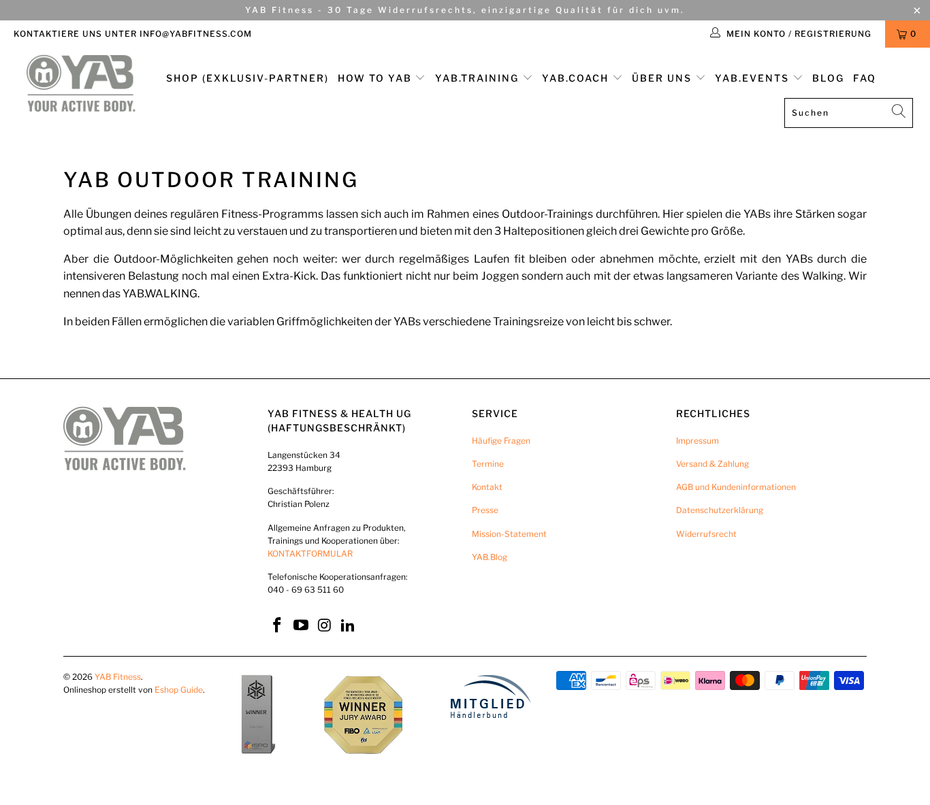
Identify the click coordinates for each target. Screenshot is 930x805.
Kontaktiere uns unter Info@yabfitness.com (133, 34)
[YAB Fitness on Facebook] (278, 625)
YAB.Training (478, 78)
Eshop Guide (179, 690)
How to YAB (376, 78)
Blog (828, 78)
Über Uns (663, 78)
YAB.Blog (489, 557)
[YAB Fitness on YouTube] (301, 625)
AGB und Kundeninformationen (736, 487)
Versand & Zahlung (712, 464)
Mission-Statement (509, 534)
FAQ (864, 78)
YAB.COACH (577, 78)
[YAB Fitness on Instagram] (325, 625)
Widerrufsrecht (706, 534)
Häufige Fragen (501, 441)
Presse (485, 510)
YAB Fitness (118, 677)
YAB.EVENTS (753, 78)
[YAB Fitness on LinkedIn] (348, 625)
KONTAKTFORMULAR (310, 553)
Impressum (697, 441)
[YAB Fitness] (81, 85)
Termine (488, 464)
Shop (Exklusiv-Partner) (247, 78)
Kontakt (487, 487)
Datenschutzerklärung (719, 510)
